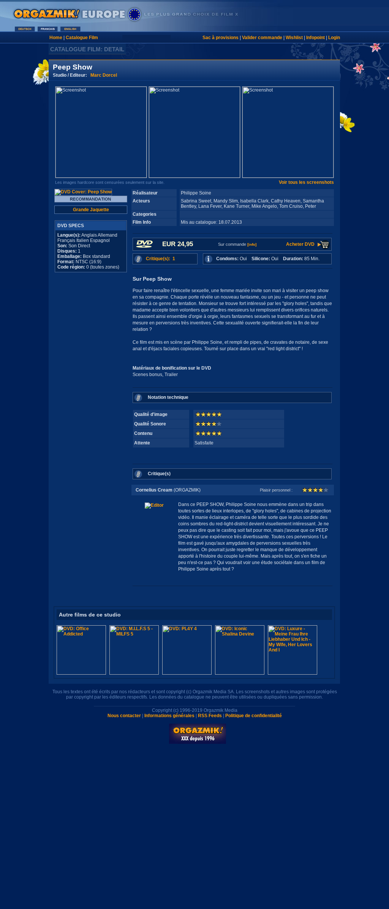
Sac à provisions (220, 37)
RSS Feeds (210, 715)
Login (334, 37)
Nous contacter (124, 715)
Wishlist (294, 37)
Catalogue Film (82, 37)
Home (55, 37)
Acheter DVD (300, 244)
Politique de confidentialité (253, 715)
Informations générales (169, 715)
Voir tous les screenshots (306, 182)
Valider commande (262, 37)
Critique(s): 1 (160, 258)
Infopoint (315, 37)
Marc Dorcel (103, 75)
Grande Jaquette (91, 209)
